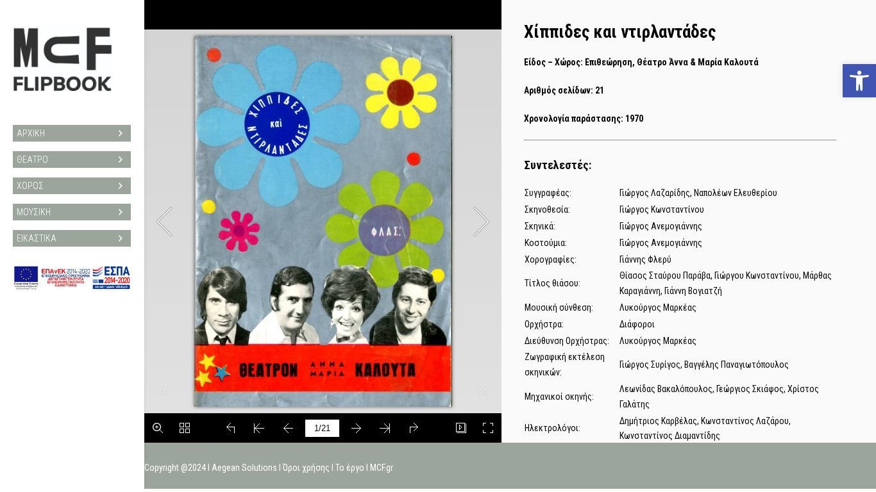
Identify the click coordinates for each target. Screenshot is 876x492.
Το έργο (349, 468)
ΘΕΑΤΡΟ (32, 159)
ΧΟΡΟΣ (30, 185)
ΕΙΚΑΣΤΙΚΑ (36, 238)
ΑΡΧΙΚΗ (31, 133)
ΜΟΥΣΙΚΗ (34, 212)
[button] (859, 80)
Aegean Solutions (244, 468)
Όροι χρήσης (306, 468)
